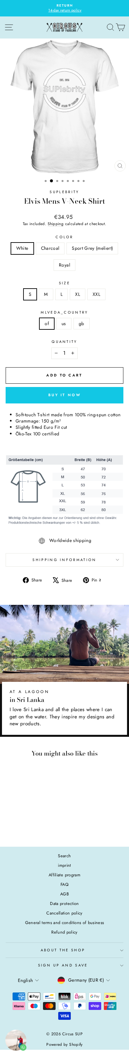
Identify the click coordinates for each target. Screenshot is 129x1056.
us (64, 323)
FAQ (64, 884)
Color (64, 237)
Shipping (56, 223)
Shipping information (64, 559)
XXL (96, 294)
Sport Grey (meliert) (92, 248)
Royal (64, 265)
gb (81, 323)
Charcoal (50, 248)
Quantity (64, 341)
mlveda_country (64, 312)
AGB (64, 894)
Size (64, 283)
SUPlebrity (64, 191)
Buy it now (64, 395)
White (22, 248)
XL (77, 294)
